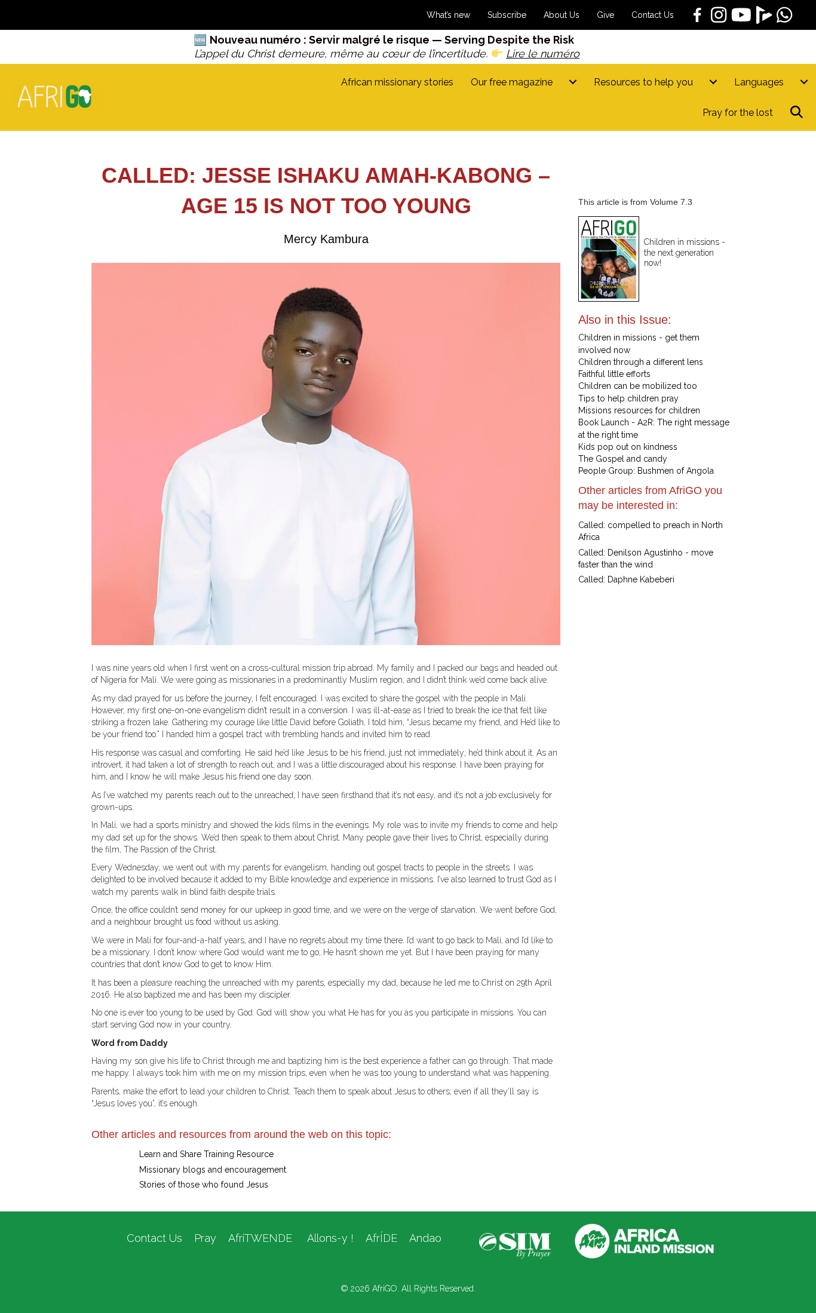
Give (605, 15)
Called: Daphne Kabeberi (626, 579)
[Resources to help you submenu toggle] (713, 82)
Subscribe (506, 15)
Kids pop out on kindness (627, 447)
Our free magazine (512, 82)
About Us (561, 15)
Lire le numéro (542, 53)
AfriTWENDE (260, 1238)
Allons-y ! (329, 1238)
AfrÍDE (381, 1238)
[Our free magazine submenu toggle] (573, 82)
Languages (759, 82)
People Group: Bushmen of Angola (646, 470)
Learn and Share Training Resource (206, 1154)
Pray (205, 1238)
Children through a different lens (640, 362)
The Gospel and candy (622, 459)
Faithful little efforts (614, 374)
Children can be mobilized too (637, 386)
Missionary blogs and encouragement (212, 1169)
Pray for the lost (738, 112)
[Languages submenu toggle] (804, 82)
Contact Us (652, 15)
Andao (425, 1238)
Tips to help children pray (628, 398)
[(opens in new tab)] (515, 1245)
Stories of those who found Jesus (203, 1184)
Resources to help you (643, 82)
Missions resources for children (639, 410)
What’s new (448, 15)
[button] (799, 112)
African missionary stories (397, 82)
